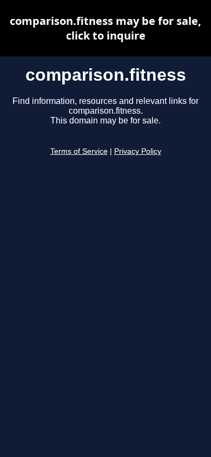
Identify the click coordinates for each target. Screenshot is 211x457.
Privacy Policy (137, 151)
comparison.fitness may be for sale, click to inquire (105, 28)
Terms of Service (79, 151)
